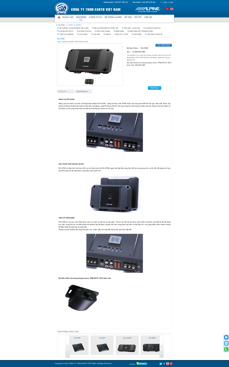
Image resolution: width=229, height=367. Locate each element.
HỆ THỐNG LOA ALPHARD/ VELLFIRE (74, 28)
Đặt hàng (154, 88)
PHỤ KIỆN (137, 34)
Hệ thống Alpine (113, 17)
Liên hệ (148, 17)
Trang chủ (68, 17)
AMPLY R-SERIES (75, 25)
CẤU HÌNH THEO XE (155, 34)
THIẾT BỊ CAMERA (66, 34)
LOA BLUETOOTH (66, 31)
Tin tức (138, 17)
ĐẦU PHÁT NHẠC (103, 31)
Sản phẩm (81, 17)
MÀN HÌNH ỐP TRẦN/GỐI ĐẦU (141, 31)
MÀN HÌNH (120, 31)
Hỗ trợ (128, 17)
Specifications (82, 91)
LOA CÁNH (83, 34)
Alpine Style (95, 17)
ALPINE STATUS (85, 31)
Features (62, 91)
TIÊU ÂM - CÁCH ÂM (132, 28)
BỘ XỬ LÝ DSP (122, 34)
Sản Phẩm (61, 25)
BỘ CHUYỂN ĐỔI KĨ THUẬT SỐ (106, 28)
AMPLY (108, 34)
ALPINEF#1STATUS (152, 28)
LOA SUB (96, 34)
